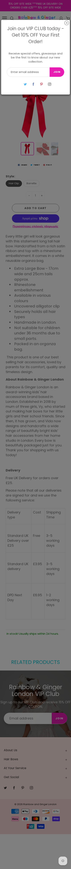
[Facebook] (33, 84)
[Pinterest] (41, 84)
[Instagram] (49, 84)
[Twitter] (25, 84)
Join (56, 72)
